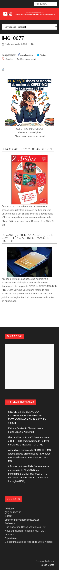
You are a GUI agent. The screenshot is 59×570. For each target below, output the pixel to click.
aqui (24, 136)
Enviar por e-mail (28, 59)
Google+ (9, 59)
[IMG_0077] (3, 69)
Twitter (43, 55)
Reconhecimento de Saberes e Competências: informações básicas (27, 238)
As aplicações (26, 55)
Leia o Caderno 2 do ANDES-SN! (27, 149)
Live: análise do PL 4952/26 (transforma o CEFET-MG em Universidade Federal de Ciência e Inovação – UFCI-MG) (28, 441)
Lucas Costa (47, 565)
